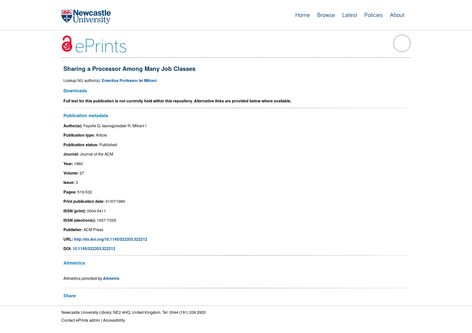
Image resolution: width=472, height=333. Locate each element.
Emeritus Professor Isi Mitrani (129, 80)
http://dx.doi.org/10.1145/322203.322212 (110, 239)
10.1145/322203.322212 (94, 248)
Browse (326, 15)
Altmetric (111, 278)
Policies (373, 15)
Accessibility (114, 320)
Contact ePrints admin (80, 320)
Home (302, 15)
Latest (349, 15)
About (397, 15)
